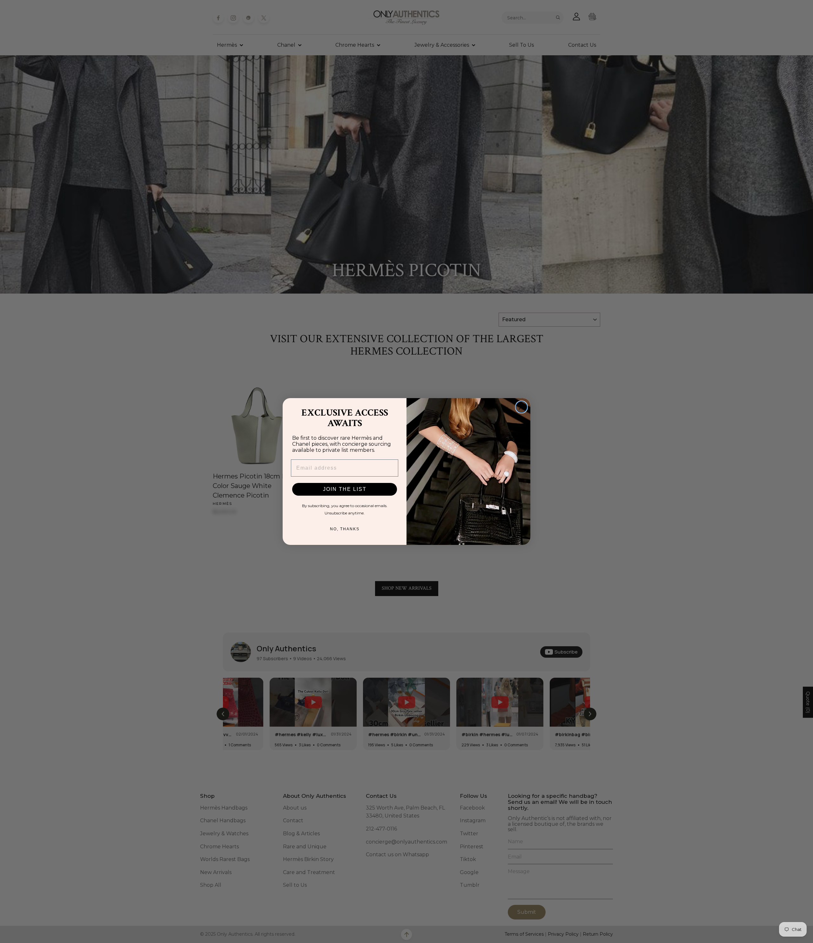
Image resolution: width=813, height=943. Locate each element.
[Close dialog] (521, 407)
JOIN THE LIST (344, 489)
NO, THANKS (344, 529)
